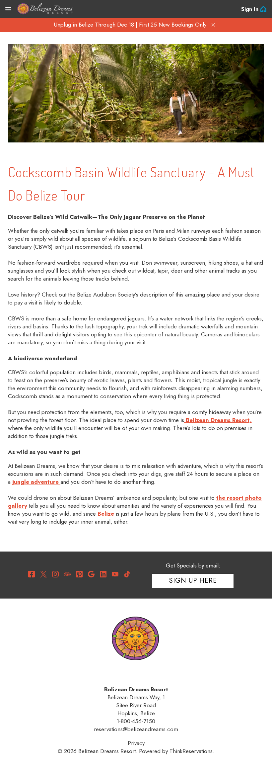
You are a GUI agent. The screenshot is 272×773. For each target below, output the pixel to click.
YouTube (115, 574)
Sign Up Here (193, 580)
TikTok (127, 574)
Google (91, 574)
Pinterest (79, 574)
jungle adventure (36, 482)
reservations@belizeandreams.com (136, 729)
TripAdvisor (67, 574)
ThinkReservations (191, 751)
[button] (213, 25)
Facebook (31, 574)
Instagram (55, 574)
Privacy (136, 743)
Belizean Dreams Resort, (218, 420)
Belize (106, 514)
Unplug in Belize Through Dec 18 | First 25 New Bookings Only (130, 25)
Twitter (43, 574)
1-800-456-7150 (136, 721)
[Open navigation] (8, 9)
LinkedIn (103, 574)
